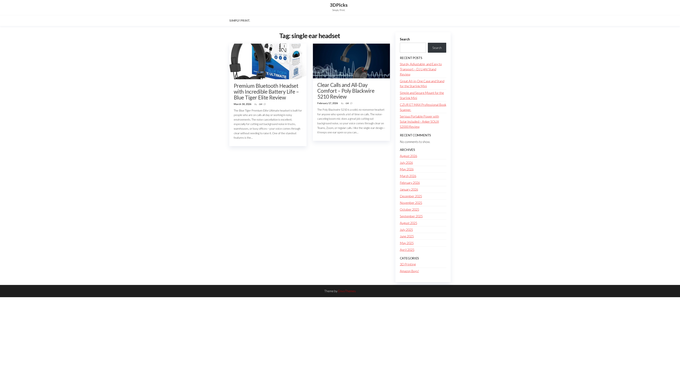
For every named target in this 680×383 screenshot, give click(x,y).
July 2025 (406, 230)
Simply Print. (239, 20)
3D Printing (408, 264)
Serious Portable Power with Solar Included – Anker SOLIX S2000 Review (419, 121)
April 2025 (407, 250)
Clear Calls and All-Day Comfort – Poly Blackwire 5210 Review (346, 91)
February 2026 (410, 183)
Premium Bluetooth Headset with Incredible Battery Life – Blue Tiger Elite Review (266, 91)
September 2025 (411, 216)
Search (405, 39)
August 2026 (408, 156)
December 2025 (411, 196)
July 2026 (406, 163)
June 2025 (407, 236)
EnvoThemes (347, 291)
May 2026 (407, 169)
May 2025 (407, 243)
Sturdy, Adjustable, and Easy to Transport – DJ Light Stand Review (421, 69)
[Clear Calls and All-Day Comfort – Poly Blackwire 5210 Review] (351, 61)
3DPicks (339, 5)
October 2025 (409, 209)
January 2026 (409, 189)
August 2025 (408, 223)
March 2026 (408, 176)
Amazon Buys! (409, 271)
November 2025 (411, 203)
